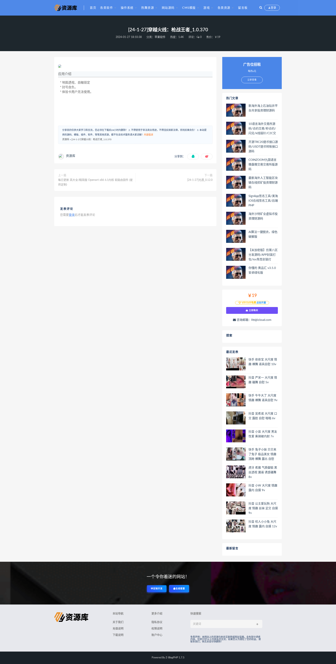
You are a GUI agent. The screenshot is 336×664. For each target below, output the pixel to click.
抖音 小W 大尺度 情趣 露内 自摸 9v (262, 488)
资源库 (65, 139)
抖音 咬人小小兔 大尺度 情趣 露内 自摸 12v (262, 524)
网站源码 (168, 7)
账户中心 (156, 635)
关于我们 (118, 622)
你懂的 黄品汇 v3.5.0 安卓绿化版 (262, 270)
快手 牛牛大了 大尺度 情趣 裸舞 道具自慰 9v (262, 398)
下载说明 (118, 635)
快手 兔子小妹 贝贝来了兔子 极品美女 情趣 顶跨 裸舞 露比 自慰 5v (262, 454)
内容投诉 (148, 135)
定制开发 (158, 589)
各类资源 (224, 7)
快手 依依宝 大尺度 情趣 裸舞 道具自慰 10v (262, 362)
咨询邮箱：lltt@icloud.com (253, 319)
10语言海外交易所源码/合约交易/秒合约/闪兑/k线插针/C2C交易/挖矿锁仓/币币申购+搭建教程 (262, 128)
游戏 (206, 7)
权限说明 (156, 628)
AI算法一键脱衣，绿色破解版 (262, 234)
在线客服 (180, 589)
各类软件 (106, 7)
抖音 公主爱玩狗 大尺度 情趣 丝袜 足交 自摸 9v (263, 508)
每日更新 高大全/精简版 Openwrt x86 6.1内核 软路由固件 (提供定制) (95, 182)
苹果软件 (160, 37)
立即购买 (253, 310)
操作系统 (127, 7)
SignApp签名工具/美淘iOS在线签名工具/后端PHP (263, 201)
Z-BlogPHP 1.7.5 (175, 657)
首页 (93, 7)
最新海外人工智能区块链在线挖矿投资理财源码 (263, 183)
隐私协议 (156, 622)
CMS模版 (189, 7)
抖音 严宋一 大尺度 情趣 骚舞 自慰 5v (262, 380)
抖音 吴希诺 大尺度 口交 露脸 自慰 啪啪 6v (262, 416)
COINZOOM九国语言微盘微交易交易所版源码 (263, 164)
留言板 (243, 7)
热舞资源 (147, 7)
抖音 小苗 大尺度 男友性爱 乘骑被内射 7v (262, 434)
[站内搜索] (260, 7)
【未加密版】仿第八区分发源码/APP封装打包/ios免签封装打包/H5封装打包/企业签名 (263, 255)
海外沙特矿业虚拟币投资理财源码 (263, 216)
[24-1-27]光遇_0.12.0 (200, 180)
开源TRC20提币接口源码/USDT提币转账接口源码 (263, 147)
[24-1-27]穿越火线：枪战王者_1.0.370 (91, 139)
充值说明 (118, 628)
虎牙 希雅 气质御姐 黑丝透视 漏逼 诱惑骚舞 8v (262, 472)
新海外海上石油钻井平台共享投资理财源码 (263, 108)
